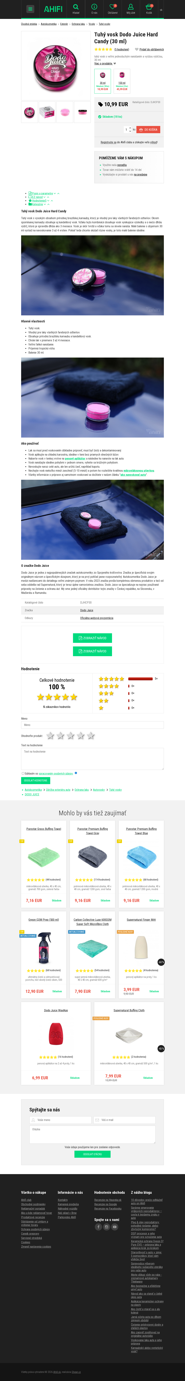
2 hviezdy (61, 736)
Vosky (92, 24)
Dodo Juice (86, 610)
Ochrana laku (78, 24)
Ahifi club (26, 1200)
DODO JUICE (32, 794)
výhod (153, 142)
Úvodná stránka (29, 24)
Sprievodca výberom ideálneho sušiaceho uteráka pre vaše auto (147, 1267)
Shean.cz (76, 1372)
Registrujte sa (108, 142)
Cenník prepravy (30, 1233)
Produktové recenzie (33, 1217)
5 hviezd (91, 736)
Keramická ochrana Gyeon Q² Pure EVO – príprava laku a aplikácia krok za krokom (147, 1245)
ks (133, 129)
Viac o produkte (103, 63)
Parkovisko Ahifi (67, 1217)
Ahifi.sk (57, 1372)
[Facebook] (98, 1227)
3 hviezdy (71, 736)
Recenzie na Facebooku (107, 1208)
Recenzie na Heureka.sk (107, 1200)
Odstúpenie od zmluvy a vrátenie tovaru (34, 1223)
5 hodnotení (121, 49)
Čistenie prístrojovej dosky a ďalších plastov (147, 1326)
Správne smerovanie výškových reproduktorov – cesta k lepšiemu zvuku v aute (146, 1213)
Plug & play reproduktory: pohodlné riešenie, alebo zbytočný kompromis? (145, 1226)
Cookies (25, 1242)
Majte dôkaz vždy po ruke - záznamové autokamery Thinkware (146, 1278)
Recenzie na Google (105, 1204)
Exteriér (64, 24)
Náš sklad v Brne (67, 1213)
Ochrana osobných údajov (35, 1229)
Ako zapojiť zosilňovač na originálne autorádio (145, 1334)
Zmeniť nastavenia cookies (36, 1246)
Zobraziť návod (94, 638)
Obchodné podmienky (33, 1204)
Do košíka (151, 129)
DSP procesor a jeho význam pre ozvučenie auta (146, 1235)
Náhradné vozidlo (67, 1208)
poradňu (122, 165)
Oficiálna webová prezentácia (96, 618)
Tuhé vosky (104, 24)
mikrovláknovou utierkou (139, 470)
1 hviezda (51, 736)
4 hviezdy (81, 736)
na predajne (140, 174)
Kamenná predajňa (68, 1204)
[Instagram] (106, 1227)
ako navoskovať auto (133, 474)
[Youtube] (114, 1227)
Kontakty (63, 1200)
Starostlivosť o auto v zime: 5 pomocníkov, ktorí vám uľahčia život (146, 1256)
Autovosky (99, 790)
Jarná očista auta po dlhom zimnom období (146, 1318)
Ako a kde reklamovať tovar (36, 1213)
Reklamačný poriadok (33, 1208)
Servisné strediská (31, 1238)
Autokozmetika (49, 24)
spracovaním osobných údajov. (56, 773)
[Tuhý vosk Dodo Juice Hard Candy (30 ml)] (56, 65)
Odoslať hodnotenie (35, 780)
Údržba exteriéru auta (58, 790)
